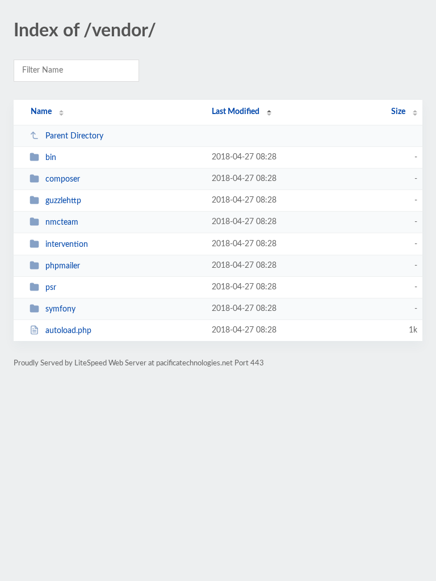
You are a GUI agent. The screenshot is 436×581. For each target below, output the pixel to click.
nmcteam (61, 222)
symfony (60, 309)
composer (62, 179)
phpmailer (62, 266)
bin (50, 158)
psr (50, 288)
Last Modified (235, 112)
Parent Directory (74, 136)
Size (398, 112)
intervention (66, 245)
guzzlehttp (63, 201)
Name (41, 112)
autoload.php (68, 331)
